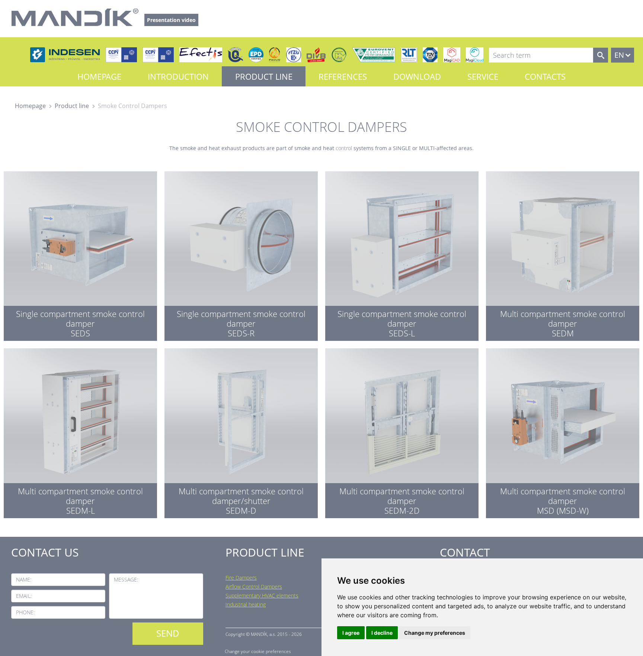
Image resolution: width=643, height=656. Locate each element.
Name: (23, 579)
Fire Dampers (241, 577)
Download (417, 76)
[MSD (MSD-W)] (562, 431)
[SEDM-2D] (402, 431)
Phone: (25, 612)
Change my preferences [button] (434, 633)
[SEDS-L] (402, 254)
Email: (24, 595)
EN (619, 55)
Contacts (545, 76)
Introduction (178, 76)
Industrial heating (245, 604)
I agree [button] (350, 633)
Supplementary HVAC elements (261, 595)
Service (482, 76)
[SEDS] (80, 254)
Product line (263, 76)
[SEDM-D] (241, 431)
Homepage (99, 76)
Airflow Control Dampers (253, 586)
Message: (126, 579)
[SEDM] (562, 254)
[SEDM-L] (80, 431)
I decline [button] (382, 633)
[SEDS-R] (241, 254)
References (343, 76)
